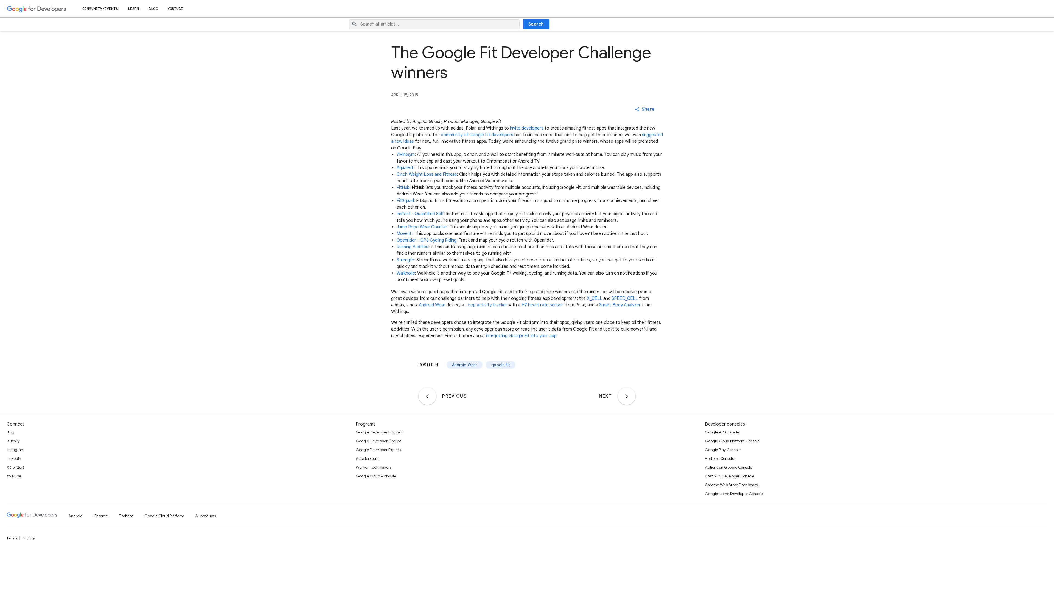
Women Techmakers (373, 467)
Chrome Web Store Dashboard (731, 484)
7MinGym (406, 154)
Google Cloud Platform (164, 515)
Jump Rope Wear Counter (422, 227)
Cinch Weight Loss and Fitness (427, 174)
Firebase (126, 515)
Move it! (405, 233)
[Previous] (427, 396)
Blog (153, 8)
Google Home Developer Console (734, 493)
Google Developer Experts (378, 449)
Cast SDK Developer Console (729, 476)
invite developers (526, 128)
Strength (405, 260)
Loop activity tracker (486, 305)
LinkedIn (14, 458)
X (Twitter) (15, 467)
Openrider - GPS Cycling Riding (426, 240)
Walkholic (406, 273)
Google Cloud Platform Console (732, 440)
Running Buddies (412, 247)
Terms (12, 538)
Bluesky (13, 440)
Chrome (101, 515)
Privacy (29, 538)
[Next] (626, 396)
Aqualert (405, 167)
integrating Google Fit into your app (521, 336)
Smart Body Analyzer (620, 305)
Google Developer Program (379, 432)
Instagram (15, 449)
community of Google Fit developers (477, 135)
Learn (133, 8)
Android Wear (432, 305)
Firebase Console (719, 458)
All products (205, 515)
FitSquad (405, 200)
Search (536, 24)
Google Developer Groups (378, 440)
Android (75, 515)
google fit (500, 364)
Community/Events (100, 8)
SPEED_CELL (625, 298)
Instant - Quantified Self (420, 214)
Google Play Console (723, 449)
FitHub (403, 187)
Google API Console (722, 432)
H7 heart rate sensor (542, 305)
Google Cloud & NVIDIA (376, 476)
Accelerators (367, 458)
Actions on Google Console (728, 467)
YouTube (175, 8)
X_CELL (594, 298)
